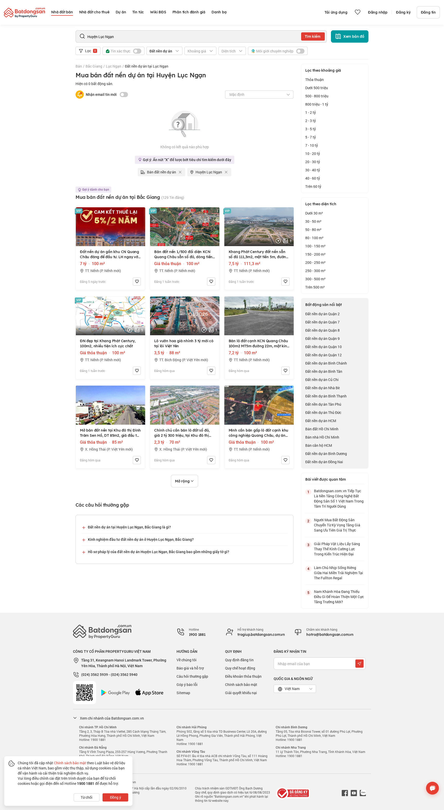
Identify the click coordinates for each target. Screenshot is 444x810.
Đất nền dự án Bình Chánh (326, 363)
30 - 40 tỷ (312, 169)
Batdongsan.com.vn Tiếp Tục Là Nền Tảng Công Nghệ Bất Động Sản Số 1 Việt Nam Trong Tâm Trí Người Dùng (339, 498)
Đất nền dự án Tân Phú (323, 404)
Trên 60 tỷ (313, 186)
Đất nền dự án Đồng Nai (324, 461)
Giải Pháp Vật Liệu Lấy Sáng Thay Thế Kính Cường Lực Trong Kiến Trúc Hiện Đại (337, 548)
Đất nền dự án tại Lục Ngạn (146, 66)
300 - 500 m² (315, 278)
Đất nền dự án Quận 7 (322, 322)
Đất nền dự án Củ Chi (322, 379)
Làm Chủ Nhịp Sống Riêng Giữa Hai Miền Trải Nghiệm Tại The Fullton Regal (338, 572)
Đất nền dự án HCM (320, 420)
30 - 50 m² (313, 221)
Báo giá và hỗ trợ (190, 668)
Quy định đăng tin (239, 659)
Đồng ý (115, 797)
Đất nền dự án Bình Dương (326, 453)
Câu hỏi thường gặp (192, 676)
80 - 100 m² (314, 237)
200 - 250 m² (315, 262)
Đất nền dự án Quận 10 (323, 346)
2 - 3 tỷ (310, 120)
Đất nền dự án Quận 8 (322, 330)
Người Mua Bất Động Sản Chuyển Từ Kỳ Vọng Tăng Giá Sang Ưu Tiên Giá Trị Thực (337, 525)
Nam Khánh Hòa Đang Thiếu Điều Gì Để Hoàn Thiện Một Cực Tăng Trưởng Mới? (339, 596)
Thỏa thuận (314, 79)
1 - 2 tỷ (310, 112)
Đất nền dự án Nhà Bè (322, 387)
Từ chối (86, 797)
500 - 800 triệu (316, 96)
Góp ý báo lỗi (187, 684)
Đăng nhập (377, 12)
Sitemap (183, 692)
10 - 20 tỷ (312, 153)
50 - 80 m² (313, 229)
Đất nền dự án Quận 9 (322, 338)
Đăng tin (428, 12)
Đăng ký (403, 12)
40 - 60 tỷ (312, 178)
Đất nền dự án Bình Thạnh (326, 396)
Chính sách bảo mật (241, 684)
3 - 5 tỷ (310, 128)
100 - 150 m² (315, 246)
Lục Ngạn (113, 66)
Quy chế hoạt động (240, 668)
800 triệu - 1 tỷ (316, 104)
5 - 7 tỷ (310, 137)
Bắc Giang (94, 66)
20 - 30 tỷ (312, 161)
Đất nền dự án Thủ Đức (323, 412)
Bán (79, 66)
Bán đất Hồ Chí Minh (321, 428)
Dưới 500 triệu (316, 87)
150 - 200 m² (315, 254)
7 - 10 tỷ (311, 145)
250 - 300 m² (315, 270)
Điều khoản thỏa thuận (243, 676)
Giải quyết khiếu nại (241, 692)
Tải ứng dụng (336, 12)
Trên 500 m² (315, 287)
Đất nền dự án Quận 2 (322, 313)
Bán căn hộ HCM (318, 445)
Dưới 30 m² (314, 213)
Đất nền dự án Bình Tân (323, 371)
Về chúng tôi (187, 659)
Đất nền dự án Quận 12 (323, 354)
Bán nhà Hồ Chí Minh (322, 437)
